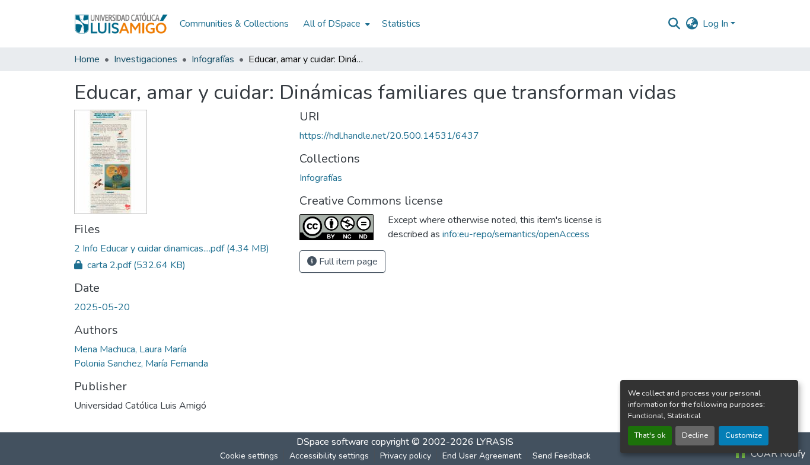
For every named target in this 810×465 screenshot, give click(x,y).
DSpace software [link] (332, 441)
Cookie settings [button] (249, 455)
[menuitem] (335, 23)
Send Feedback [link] (561, 455)
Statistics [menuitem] (401, 23)
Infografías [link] (213, 59)
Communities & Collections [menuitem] (234, 23)
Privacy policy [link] (405, 455)
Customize (743, 435)
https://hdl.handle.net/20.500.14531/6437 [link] (389, 135)
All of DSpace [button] (332, 23)
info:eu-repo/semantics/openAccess (515, 234)
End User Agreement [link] (481, 455)
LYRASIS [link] (495, 441)
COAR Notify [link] (776, 453)
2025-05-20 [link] (102, 307)
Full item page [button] (347, 261)
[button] (121, 24)
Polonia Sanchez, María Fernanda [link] (141, 363)
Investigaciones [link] (145, 59)
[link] (179, 248)
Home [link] (87, 59)
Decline (695, 435)
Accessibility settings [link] (329, 455)
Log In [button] (717, 23)
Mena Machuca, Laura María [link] (130, 349)
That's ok (649, 435)
